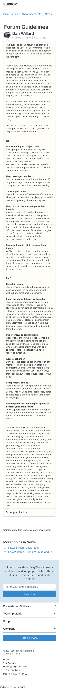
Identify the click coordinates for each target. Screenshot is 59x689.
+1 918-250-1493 (11, 670)
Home (6, 659)
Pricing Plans (30, 638)
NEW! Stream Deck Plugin (24, 547)
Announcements (31, 14)
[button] (29, 606)
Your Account (9, 663)
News (48, 14)
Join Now (29, 594)
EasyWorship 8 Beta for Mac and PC (30, 552)
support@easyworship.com (15, 666)
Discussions (10, 14)
